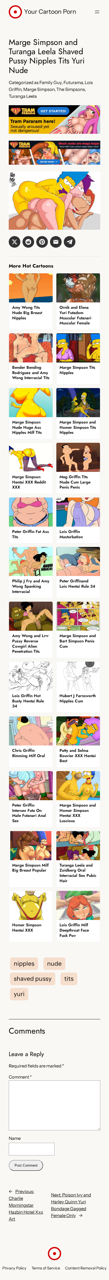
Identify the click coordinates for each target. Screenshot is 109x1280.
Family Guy (50, 82)
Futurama (73, 82)
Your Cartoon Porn (50, 11)
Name (15, 1138)
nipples (24, 963)
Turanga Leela (23, 96)
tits (69, 978)
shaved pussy (33, 978)
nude (54, 963)
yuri (19, 994)
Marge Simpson (38, 89)
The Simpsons (70, 89)
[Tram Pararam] (54, 132)
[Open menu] (97, 12)
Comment (20, 1077)
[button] (14, 242)
